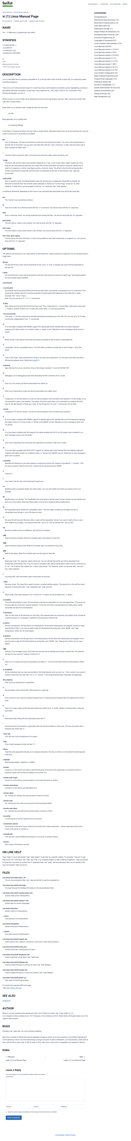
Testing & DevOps (100, 94)
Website (64, 1107)
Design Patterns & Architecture (105, 32)
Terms (67, 1135)
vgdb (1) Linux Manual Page (16, 1058)
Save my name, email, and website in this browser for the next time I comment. (32, 1112)
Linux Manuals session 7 (103, 64)
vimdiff (34, 360)
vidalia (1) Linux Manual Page (74, 1058)
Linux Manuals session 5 (103, 61)
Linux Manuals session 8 (103, 67)
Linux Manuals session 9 (103, 70)
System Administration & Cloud (105, 88)
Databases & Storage (101, 29)
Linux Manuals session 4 (103, 58)
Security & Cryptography (103, 85)
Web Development (100, 97)
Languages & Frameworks (103, 40)
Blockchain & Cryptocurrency (104, 23)
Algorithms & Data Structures (104, 20)
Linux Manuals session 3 (103, 55)
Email (36, 1107)
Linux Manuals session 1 (21, 12)
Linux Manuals (115, 4)
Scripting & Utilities (101, 82)
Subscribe (104, 4)
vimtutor (5, 1001)
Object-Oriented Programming (105, 76)
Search (125, 4)
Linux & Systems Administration (105, 43)
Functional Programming (103, 38)
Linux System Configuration (104, 73)
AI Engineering (99, 17)
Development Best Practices (104, 35)
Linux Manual (8, 21)
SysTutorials (59, 1135)
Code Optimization (101, 26)
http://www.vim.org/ (14, 988)
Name (9, 1107)
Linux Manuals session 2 (103, 52)
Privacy (73, 1135)
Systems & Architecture (102, 91)
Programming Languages (103, 79)
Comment (10, 1077)
